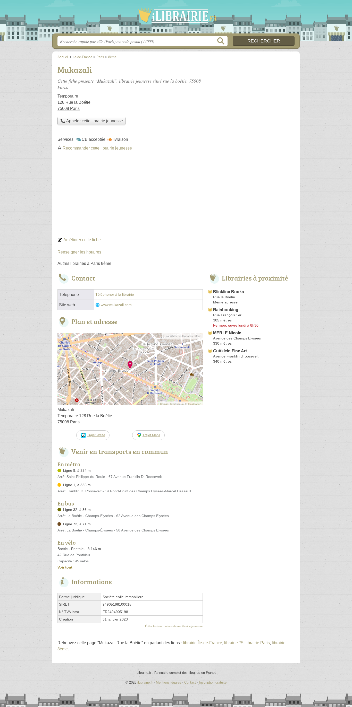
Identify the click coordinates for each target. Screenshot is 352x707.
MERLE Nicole (227, 333)
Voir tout (64, 567)
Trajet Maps (151, 435)
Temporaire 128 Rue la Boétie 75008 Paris (73, 102)
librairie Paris (258, 643)
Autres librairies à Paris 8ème (84, 263)
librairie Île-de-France (202, 643)
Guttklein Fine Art (230, 351)
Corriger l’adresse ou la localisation (180, 404)
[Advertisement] (176, 196)
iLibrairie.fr (176, 18)
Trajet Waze (96, 435)
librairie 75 (234, 643)
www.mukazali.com (116, 305)
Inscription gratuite (213, 682)
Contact (190, 682)
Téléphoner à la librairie (114, 294)
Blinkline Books (228, 292)
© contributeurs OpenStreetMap (182, 336)
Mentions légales (168, 682)
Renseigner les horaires (79, 252)
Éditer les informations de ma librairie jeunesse (174, 626)
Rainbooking (225, 310)
